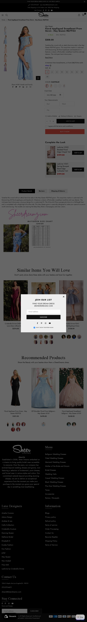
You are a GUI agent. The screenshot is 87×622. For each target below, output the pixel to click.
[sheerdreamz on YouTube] (49, 323)
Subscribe (43, 317)
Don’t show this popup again (44, 327)
